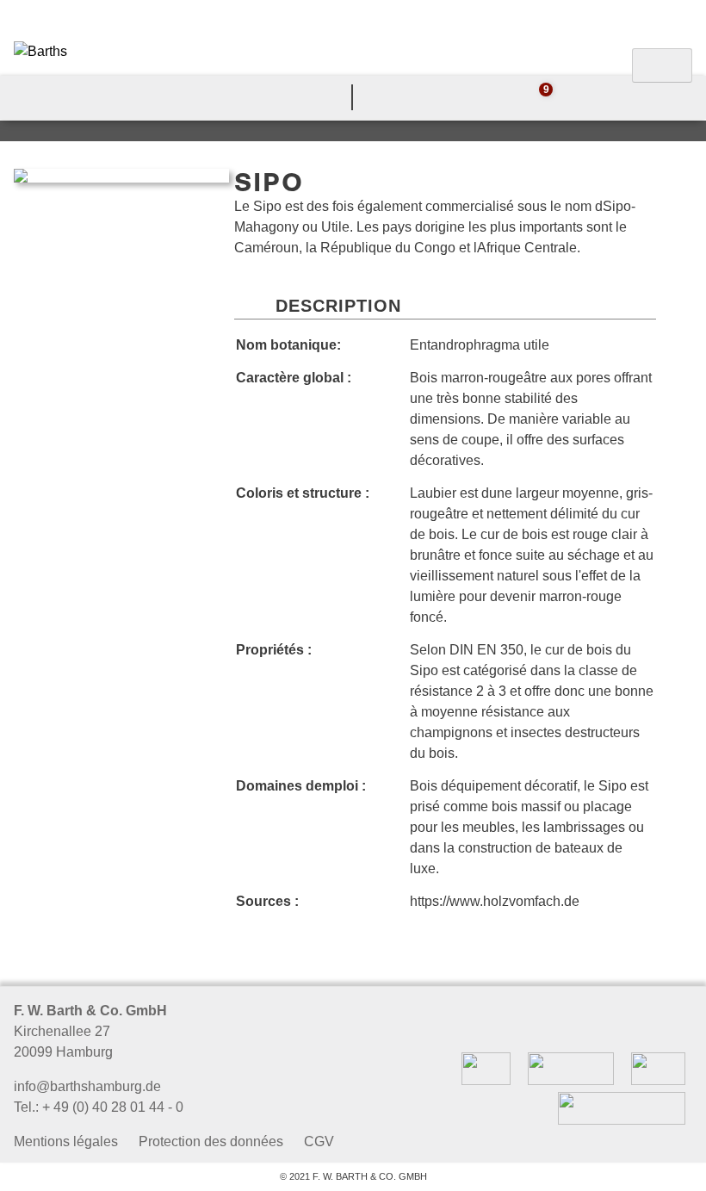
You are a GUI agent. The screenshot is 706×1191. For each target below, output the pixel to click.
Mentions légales (66, 1141)
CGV (319, 1141)
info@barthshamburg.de (87, 1086)
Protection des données (211, 1141)
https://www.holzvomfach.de (494, 901)
